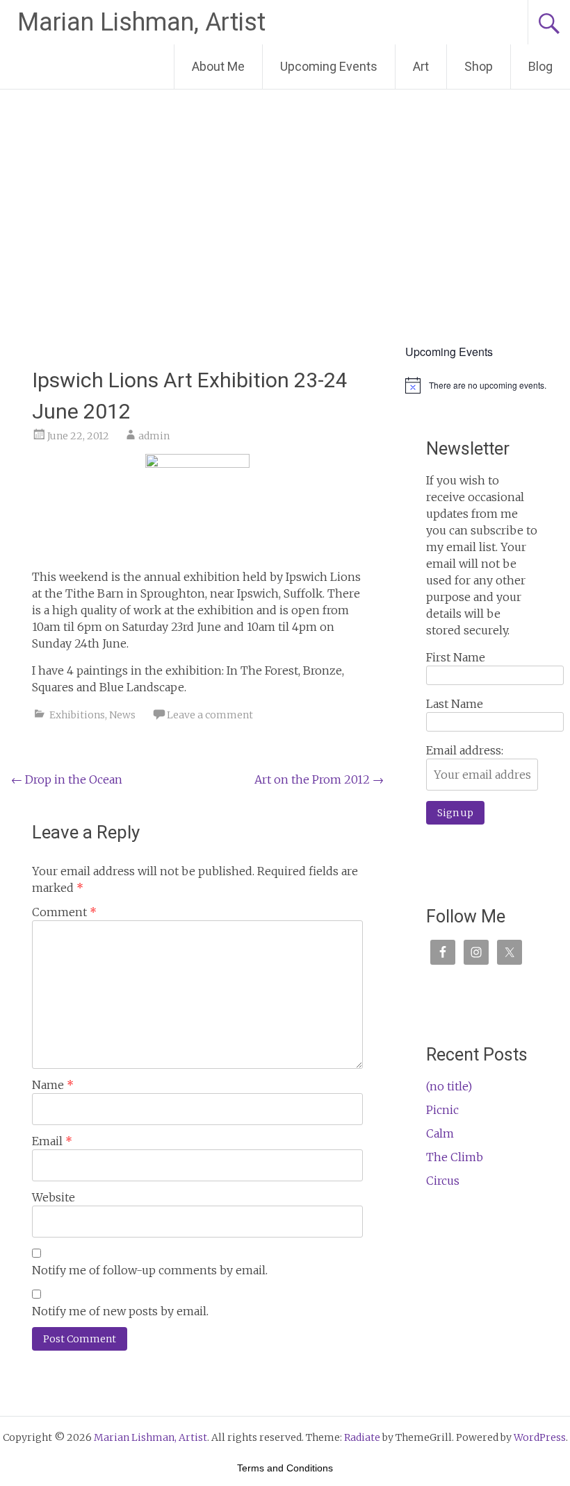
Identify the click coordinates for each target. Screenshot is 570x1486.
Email (52, 1141)
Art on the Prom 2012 (319, 779)
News (122, 715)
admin (154, 436)
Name (53, 1085)
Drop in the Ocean (66, 779)
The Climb (454, 1157)
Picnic (442, 1110)
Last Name (454, 704)
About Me (218, 66)
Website (53, 1197)
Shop (478, 66)
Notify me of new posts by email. (120, 1311)
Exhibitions (77, 715)
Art (421, 66)
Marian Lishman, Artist (141, 22)
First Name (455, 657)
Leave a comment (210, 715)
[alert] (481, 385)
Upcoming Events (328, 66)
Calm (440, 1133)
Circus (442, 1181)
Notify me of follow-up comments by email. (150, 1270)
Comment (64, 912)
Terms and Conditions (285, 1468)
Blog (540, 66)
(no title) (449, 1086)
